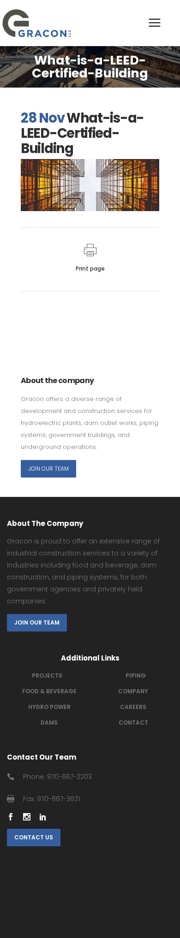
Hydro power (49, 707)
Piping (136, 675)
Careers (133, 707)
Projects (47, 675)
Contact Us (33, 837)
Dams (49, 722)
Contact (133, 722)
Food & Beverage (49, 691)
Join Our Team (48, 468)
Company (133, 691)
